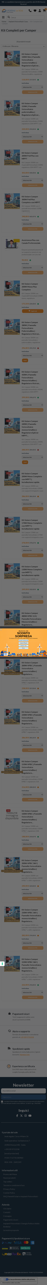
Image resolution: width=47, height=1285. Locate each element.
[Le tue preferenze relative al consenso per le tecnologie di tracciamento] (2, 963)
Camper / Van (23, 645)
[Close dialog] (1, 629)
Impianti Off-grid (23, 643)
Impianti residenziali (23, 640)
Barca (23, 648)
